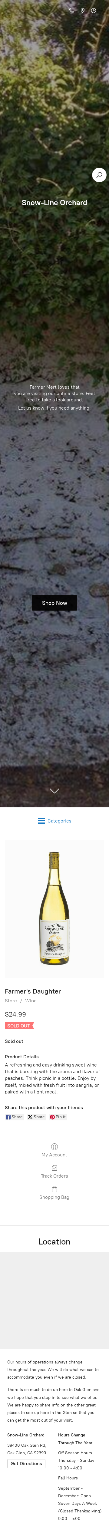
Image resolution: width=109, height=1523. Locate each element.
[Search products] (99, 175)
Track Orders (54, 1176)
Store (11, 1001)
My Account (54, 1155)
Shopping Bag (54, 1197)
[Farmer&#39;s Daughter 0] (54, 909)
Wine (31, 1001)
